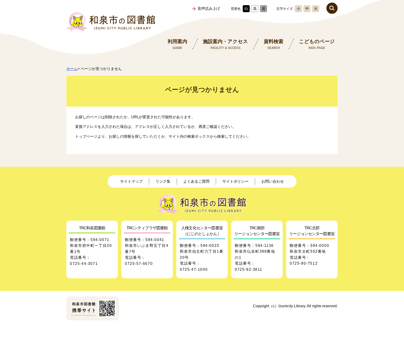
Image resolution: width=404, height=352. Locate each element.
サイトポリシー (235, 181)
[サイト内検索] (332, 8)
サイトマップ (131, 181)
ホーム (72, 69)
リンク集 (162, 181)
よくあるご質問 (196, 181)
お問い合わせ (272, 181)
